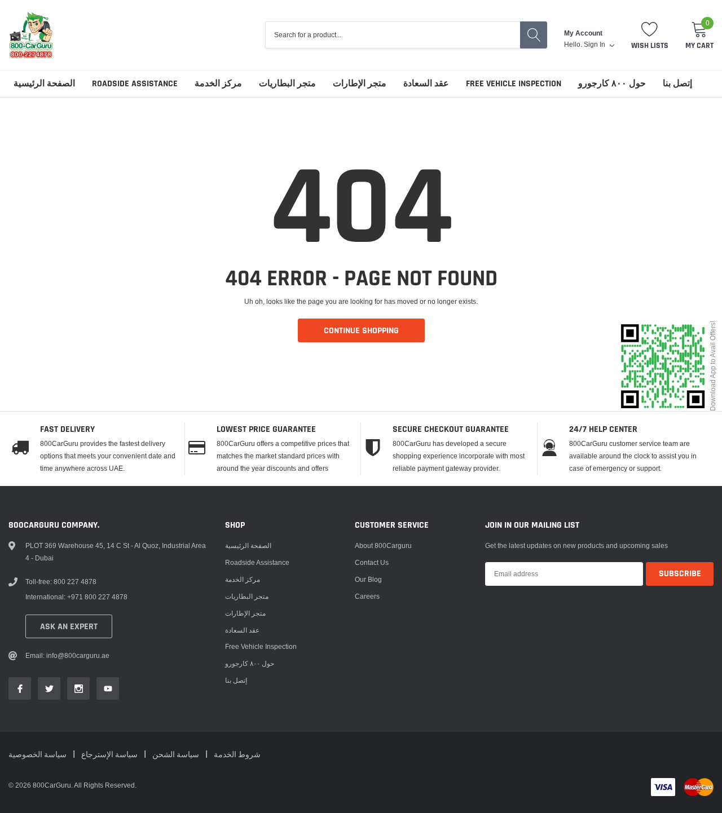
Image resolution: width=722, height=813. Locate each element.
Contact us (372, 562)
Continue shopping (361, 331)
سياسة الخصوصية (38, 755)
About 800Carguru (383, 545)
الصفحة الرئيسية (44, 84)
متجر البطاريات (287, 84)
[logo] (31, 35)
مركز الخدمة (218, 84)
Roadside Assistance (135, 84)
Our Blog (368, 579)
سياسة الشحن (176, 755)
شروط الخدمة (237, 755)
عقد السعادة (426, 84)
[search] (533, 34)
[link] (19, 688)
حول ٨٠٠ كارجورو (612, 84)
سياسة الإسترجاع (110, 755)
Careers (367, 596)
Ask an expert (69, 627)
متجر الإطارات (359, 84)
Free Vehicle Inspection (513, 84)
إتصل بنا (677, 84)
